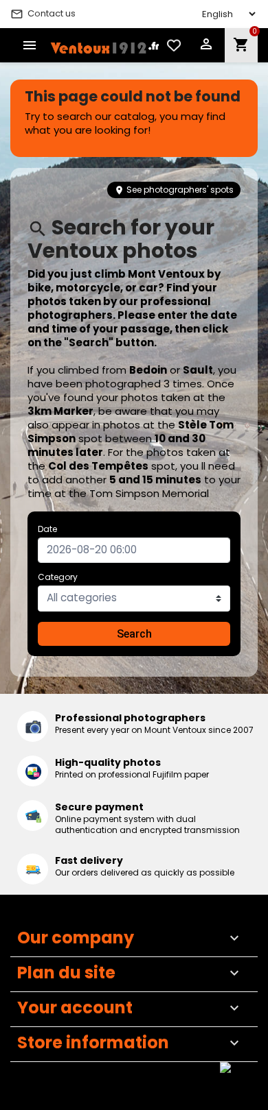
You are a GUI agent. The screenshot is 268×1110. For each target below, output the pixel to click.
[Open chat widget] (237, 1079)
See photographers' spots (174, 189)
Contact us (43, 14)
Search (134, 633)
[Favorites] (174, 45)
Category (58, 577)
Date (47, 529)
